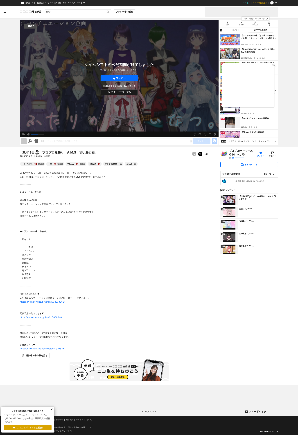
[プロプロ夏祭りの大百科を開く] (121, 164)
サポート (272, 156)
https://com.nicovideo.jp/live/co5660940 (41, 317)
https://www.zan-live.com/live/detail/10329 (42, 348)
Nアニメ (71, 3)
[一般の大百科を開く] (55, 164)
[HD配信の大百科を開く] (99, 164)
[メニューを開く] (5, 12)
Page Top (149, 411)
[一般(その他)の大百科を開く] (35, 164)
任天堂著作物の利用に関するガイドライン (55, 431)
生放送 (40, 3)
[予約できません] (194, 154)
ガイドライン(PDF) (84, 420)
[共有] (206, 154)
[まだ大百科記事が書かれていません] (243, 154)
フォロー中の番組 (124, 11)
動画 (28, 3)
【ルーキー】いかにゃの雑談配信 (255, 118)
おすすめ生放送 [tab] (260, 30)
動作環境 (59, 420)
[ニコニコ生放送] (30, 11)
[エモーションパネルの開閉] (214, 141)
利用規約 (69, 420)
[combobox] (78, 11)
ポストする (200, 154)
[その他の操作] (212, 154)
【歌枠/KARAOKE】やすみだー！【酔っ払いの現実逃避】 (258, 50)
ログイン (246, 3)
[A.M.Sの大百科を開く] (135, 164)
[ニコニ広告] (30, 141)
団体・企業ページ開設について (81, 427)
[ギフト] (36, 141)
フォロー (121, 78)
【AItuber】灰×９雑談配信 (252, 132)
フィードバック (257, 411)
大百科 (58, 3)
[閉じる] (267, 18)
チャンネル (49, 3)
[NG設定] (221, 30)
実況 (64, 3)
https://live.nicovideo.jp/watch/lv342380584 (42, 301)
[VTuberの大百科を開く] (77, 164)
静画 (33, 3)
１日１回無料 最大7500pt (254, 18)
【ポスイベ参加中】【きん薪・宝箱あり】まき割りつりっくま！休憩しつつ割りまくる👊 (258, 37)
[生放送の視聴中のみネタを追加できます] (24, 141)
